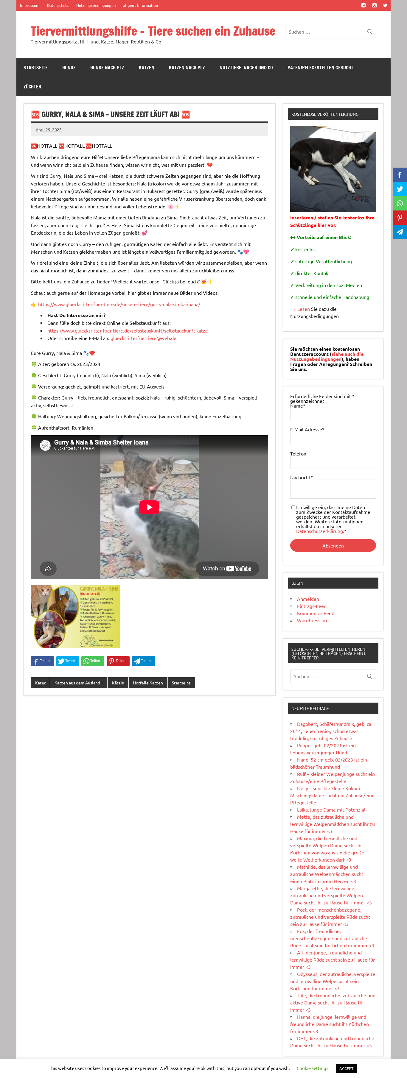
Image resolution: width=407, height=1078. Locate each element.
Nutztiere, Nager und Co (246, 67)
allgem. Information (140, 5)
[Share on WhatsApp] (92, 661)
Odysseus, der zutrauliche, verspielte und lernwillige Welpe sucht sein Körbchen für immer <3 (332, 981)
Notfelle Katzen (148, 682)
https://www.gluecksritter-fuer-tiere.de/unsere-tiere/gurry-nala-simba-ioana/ (119, 304)
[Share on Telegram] (143, 661)
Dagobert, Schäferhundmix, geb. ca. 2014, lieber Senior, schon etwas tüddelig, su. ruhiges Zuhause (331, 731)
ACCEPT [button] (346, 1068)
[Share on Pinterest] (118, 661)
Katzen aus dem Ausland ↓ (79, 682)
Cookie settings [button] (312, 1068)
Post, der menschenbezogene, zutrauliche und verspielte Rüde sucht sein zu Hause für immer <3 (330, 917)
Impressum (29, 5)
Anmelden (308, 599)
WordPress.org (313, 620)
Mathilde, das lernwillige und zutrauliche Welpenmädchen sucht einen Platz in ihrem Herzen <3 (326, 874)
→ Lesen (300, 309)
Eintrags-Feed (312, 606)
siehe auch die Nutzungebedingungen (326, 356)
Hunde (69, 67)
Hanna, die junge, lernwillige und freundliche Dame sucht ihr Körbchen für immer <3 (329, 1024)
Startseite (36, 67)
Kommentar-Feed (315, 613)
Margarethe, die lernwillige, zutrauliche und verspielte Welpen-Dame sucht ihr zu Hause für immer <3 (331, 895)
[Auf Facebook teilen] (42, 661)
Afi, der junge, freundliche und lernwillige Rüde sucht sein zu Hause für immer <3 (332, 959)
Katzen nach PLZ (187, 67)
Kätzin (118, 682)
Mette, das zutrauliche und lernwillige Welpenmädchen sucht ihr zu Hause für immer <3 (332, 824)
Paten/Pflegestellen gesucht (320, 67)
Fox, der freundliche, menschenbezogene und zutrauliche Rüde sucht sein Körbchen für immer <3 (332, 938)
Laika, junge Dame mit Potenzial (331, 809)
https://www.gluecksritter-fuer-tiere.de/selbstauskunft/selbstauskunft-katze (127, 330)
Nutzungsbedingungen (96, 5)
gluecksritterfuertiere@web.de (143, 338)
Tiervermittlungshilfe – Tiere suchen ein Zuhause (153, 30)
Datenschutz (58, 5)
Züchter (32, 86)
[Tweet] (67, 661)
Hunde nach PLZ (107, 67)
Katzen (146, 67)
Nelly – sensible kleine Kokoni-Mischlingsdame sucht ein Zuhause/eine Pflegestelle (332, 795)
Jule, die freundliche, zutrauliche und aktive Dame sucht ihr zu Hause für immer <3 (332, 1002)
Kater (40, 682)
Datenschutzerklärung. (320, 531)
